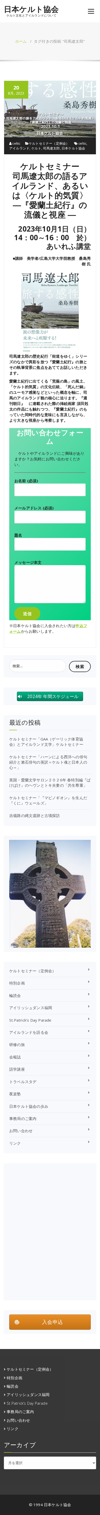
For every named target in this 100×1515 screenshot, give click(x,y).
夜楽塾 (15, 1093)
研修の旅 (17, 1044)
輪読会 (15, 995)
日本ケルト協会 (31, 9)
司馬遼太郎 (51, 148)
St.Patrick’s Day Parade (30, 1020)
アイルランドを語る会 (28, 1032)
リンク (15, 1143)
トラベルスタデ (22, 1081)
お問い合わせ (21, 1130)
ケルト (36, 148)
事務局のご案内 (22, 1118)
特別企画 (17, 983)
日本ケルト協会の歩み (28, 1106)
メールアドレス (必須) (34, 507)
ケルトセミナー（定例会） (49, 143)
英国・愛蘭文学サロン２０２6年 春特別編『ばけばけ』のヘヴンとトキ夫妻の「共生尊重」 (50, 782)
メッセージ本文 (28, 562)
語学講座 (17, 1069)
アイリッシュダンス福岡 (30, 1007)
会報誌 (15, 1056)
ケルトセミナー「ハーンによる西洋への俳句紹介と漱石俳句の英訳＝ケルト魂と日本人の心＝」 (48, 762)
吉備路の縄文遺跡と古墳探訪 (34, 815)
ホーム (21, 41)
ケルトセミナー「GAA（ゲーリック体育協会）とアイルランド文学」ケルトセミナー (46, 741)
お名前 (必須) (26, 480)
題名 (18, 535)
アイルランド (19, 148)
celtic (16, 143)
